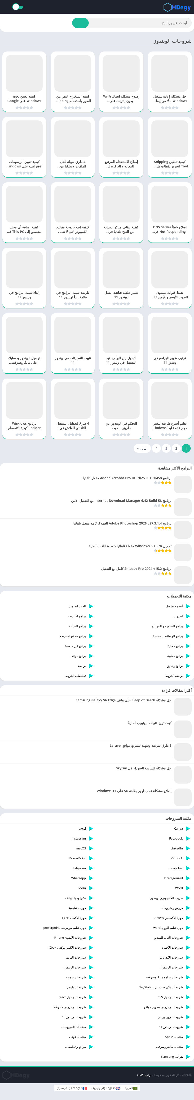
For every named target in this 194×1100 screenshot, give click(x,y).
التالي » (142, 448)
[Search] (80, 23)
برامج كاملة (144, 1075)
